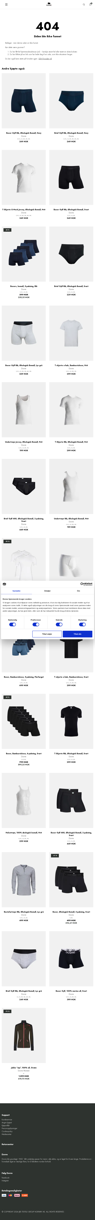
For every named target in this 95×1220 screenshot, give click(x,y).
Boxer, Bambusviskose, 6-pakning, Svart (23, 753)
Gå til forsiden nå (45, 58)
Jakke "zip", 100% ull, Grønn (23, 1068)
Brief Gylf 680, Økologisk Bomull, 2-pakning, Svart (24, 520)
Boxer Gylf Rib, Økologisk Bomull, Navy (23, 133)
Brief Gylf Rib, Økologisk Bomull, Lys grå (24, 991)
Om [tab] (78, 591)
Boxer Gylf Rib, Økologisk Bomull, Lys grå (23, 365)
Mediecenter (6, 1134)
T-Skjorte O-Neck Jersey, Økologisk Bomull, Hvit (23, 209)
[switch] (36, 624)
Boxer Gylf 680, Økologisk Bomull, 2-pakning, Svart (71, 834)
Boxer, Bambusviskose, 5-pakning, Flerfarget (24, 677)
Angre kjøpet (7, 1122)
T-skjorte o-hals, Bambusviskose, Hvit (71, 365)
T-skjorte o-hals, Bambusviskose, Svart (71, 677)
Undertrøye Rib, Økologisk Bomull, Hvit (71, 518)
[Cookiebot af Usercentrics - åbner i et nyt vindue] (82, 584)
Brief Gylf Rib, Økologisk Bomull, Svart (71, 286)
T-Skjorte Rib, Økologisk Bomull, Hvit (71, 442)
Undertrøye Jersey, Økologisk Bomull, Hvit (23, 442)
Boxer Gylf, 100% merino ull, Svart (71, 991)
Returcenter (7, 1144)
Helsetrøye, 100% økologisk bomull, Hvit (24, 832)
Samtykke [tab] (17, 591)
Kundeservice (7, 1119)
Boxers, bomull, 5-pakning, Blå (23, 286)
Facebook (5, 1178)
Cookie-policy (7, 1131)
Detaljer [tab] (47, 591)
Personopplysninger (9, 1128)
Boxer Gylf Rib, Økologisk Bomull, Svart (71, 209)
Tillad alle (77, 634)
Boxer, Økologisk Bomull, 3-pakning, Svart (71, 912)
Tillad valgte (47, 634)
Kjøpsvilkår (6, 1125)
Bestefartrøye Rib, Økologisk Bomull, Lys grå (24, 912)
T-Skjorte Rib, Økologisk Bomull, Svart (71, 753)
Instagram (5, 1180)
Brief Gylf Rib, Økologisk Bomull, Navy (71, 133)
